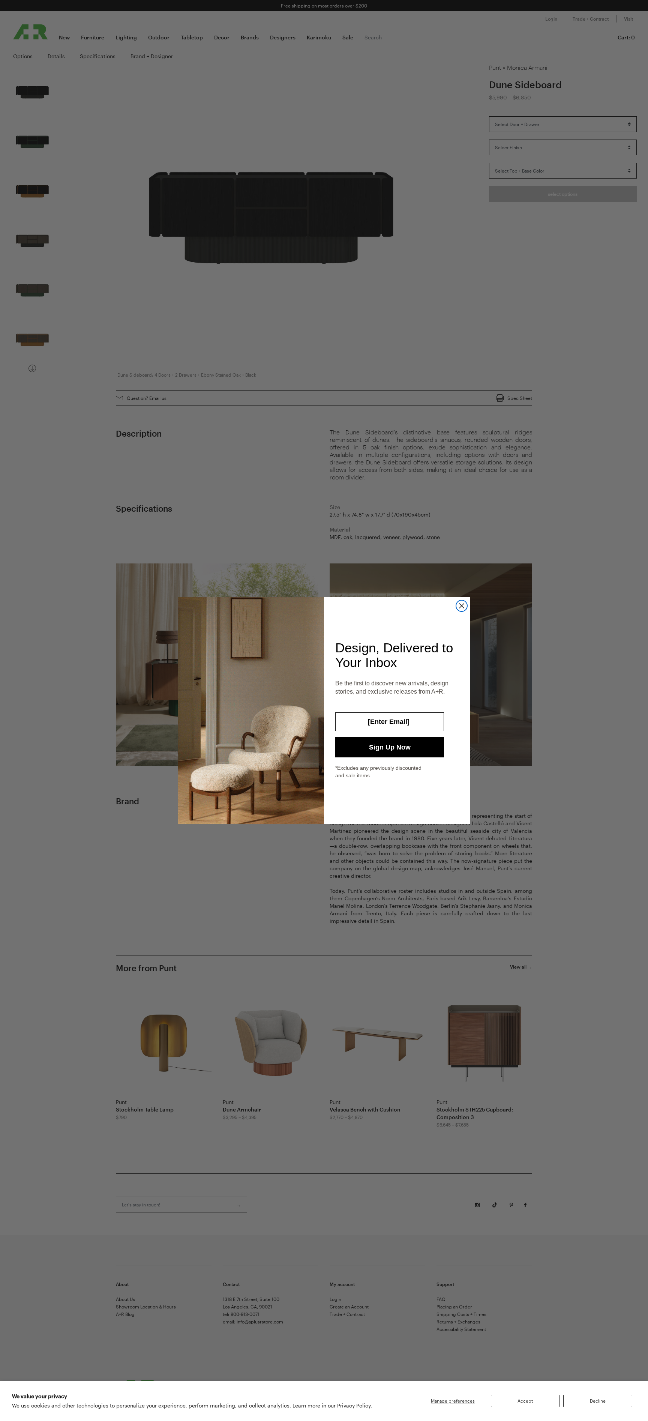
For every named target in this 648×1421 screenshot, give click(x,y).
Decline (598, 1400)
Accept (525, 1400)
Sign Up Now (390, 747)
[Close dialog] (461, 605)
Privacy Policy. (354, 1405)
